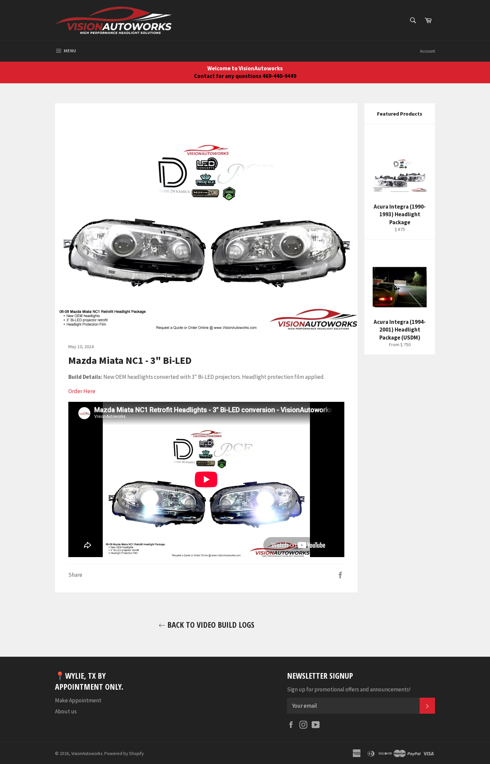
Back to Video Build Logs (209, 624)
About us (66, 711)
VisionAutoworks (86, 753)
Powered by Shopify (124, 753)
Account (427, 51)
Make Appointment (78, 700)
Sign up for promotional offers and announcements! (349, 689)
